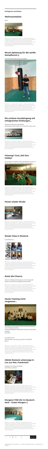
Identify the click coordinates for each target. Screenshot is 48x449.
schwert (9, 43)
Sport (18, 44)
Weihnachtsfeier (13, 17)
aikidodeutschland (30, 38)
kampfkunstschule (13, 40)
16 (22, 437)
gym (28, 39)
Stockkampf (22, 44)
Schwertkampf (14, 43)
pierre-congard (25, 42)
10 (16, 437)
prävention (30, 42)
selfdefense (14, 44)
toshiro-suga (27, 44)
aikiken (14, 39)
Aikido (25, 38)
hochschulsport (33, 39)
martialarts (7, 42)
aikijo (11, 39)
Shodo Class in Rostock (16, 236)
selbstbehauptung (21, 43)
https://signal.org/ (17, 339)
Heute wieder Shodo (15, 202)
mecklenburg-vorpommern (14, 42)
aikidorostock (7, 39)
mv (21, 42)
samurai (6, 43)
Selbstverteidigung (8, 44)
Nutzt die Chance (13, 276)
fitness (26, 39)
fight (23, 39)
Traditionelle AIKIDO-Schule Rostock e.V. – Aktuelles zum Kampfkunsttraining (19, 444)
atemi (17, 39)
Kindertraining (25, 40)
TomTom (8, 38)
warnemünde (7, 45)
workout (12, 45)
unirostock (32, 44)
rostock (34, 42)
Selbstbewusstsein (28, 43)
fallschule (20, 39)
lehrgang (30, 40)
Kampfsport (19, 40)
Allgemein (21, 38)
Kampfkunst (7, 40)
